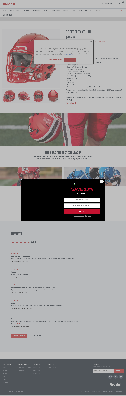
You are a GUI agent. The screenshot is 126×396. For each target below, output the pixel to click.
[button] (102, 181)
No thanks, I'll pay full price (82, 216)
